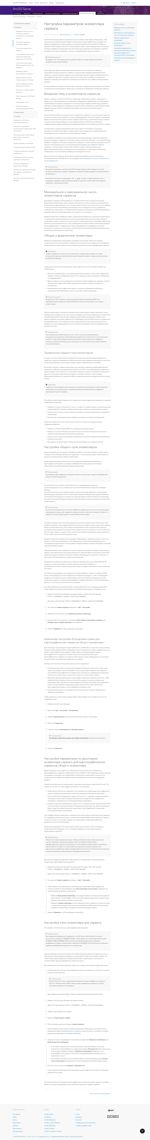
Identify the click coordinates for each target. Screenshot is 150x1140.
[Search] (121, 2)
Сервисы (39, 16)
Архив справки (79, 34)
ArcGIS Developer (50, 1125)
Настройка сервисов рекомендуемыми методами (24, 107)
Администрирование (87, 13)
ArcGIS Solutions (49, 1128)
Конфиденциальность (44, 1136)
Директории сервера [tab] (22, 23)
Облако (51, 3)
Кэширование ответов (22, 102)
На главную (17, 13)
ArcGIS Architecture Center (52, 1131)
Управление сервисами (70, 13)
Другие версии (65, 34)
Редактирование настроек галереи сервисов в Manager (25, 79)
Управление (30, 16)
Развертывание (38, 13)
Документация (18, 1131)
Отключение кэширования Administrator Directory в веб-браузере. (25, 65)
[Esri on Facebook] (111, 1116)
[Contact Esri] (117, 1116)
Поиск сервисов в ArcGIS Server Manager (25, 97)
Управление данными (52, 13)
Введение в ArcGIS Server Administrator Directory (21, 121)
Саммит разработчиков (84, 1125)
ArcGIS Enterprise (20, 3)
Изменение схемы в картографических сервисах (24, 72)
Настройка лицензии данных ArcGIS (24, 147)
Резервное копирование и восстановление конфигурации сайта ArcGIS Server (25, 129)
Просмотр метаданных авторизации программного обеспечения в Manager (24, 172)
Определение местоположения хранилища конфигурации (23, 158)
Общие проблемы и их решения (23, 143)
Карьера (79, 1117)
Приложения (59, 3)
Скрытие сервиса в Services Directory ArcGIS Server (24, 85)
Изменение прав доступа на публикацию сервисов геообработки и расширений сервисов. (24, 35)
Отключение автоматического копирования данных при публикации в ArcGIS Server (25, 57)
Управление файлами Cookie (59, 1136)
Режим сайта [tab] (19, 112)
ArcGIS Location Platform (52, 1123)
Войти (128, 3)
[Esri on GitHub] (114, 1116)
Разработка (101, 13)
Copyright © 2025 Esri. (19, 1136)
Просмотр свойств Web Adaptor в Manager (24, 179)
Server (15, 1120)
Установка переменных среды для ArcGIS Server (24, 152)
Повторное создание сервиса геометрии (25, 91)
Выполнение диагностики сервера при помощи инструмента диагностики (24, 137)
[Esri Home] (111, 1110)
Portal (31, 3)
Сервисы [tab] (18, 27)
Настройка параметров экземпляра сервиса (23, 43)
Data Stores (43, 3)
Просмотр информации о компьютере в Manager (21, 165)
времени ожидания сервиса (77, 1031)
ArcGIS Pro (47, 1117)
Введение (27, 13)
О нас (78, 1114)
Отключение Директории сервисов (23, 49)
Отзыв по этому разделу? (102, 1093)
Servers (36, 3)
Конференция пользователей (85, 1123)
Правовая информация (76, 1136)
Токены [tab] (17, 116)
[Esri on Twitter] (108, 1116)
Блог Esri (79, 1120)
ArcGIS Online (48, 1114)
